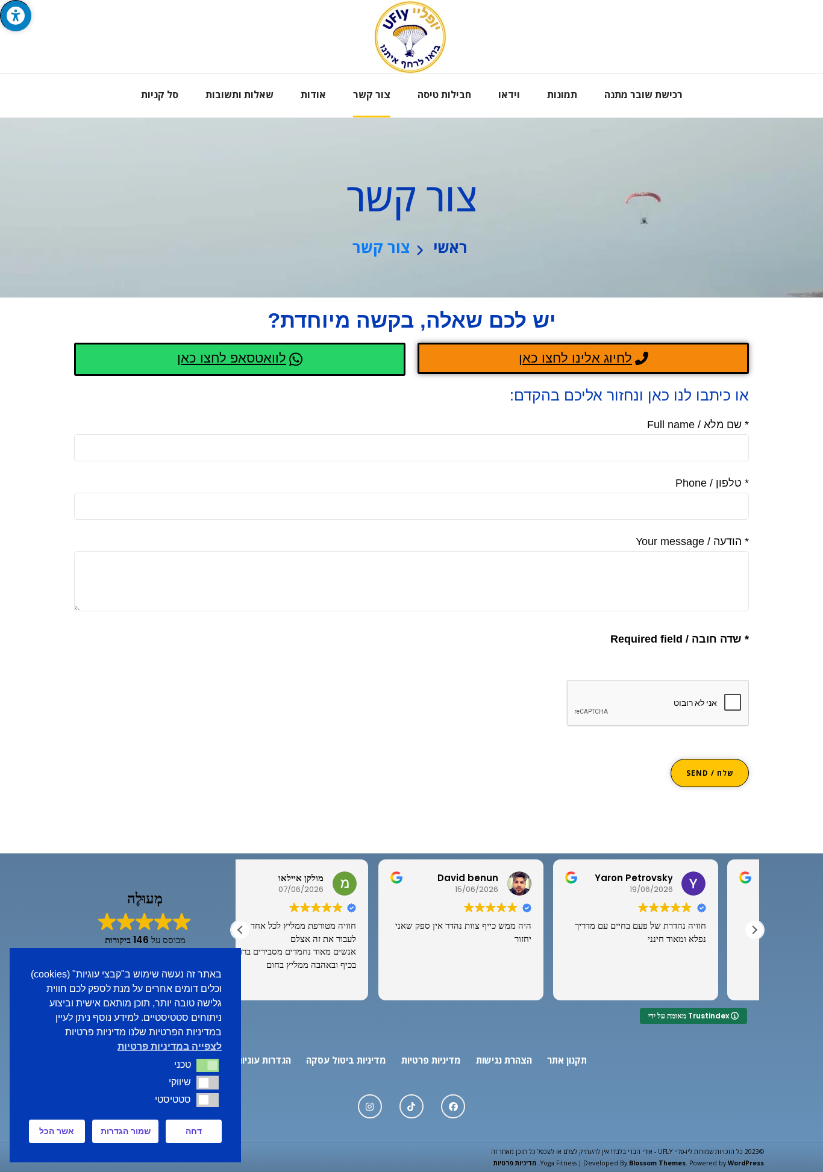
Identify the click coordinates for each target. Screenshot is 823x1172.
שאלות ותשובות (239, 94)
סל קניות (159, 94)
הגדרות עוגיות (263, 1060)
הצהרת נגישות (504, 1060)
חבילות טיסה (444, 94)
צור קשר (371, 94)
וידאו (509, 94)
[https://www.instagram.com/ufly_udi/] (370, 1106)
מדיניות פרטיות (431, 1060)
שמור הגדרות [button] (126, 1131)
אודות (313, 94)
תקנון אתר (567, 1060)
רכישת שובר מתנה (643, 94)
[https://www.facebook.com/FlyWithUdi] (453, 1106)
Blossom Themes (657, 1163)
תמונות (562, 94)
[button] (754, 930)
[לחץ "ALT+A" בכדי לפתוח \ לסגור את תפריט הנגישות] (15, 15)
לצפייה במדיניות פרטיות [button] (169, 1046)
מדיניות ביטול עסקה (346, 1060)
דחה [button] (194, 1131)
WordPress (746, 1163)
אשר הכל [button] (56, 1131)
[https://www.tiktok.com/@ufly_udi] (411, 1106)
